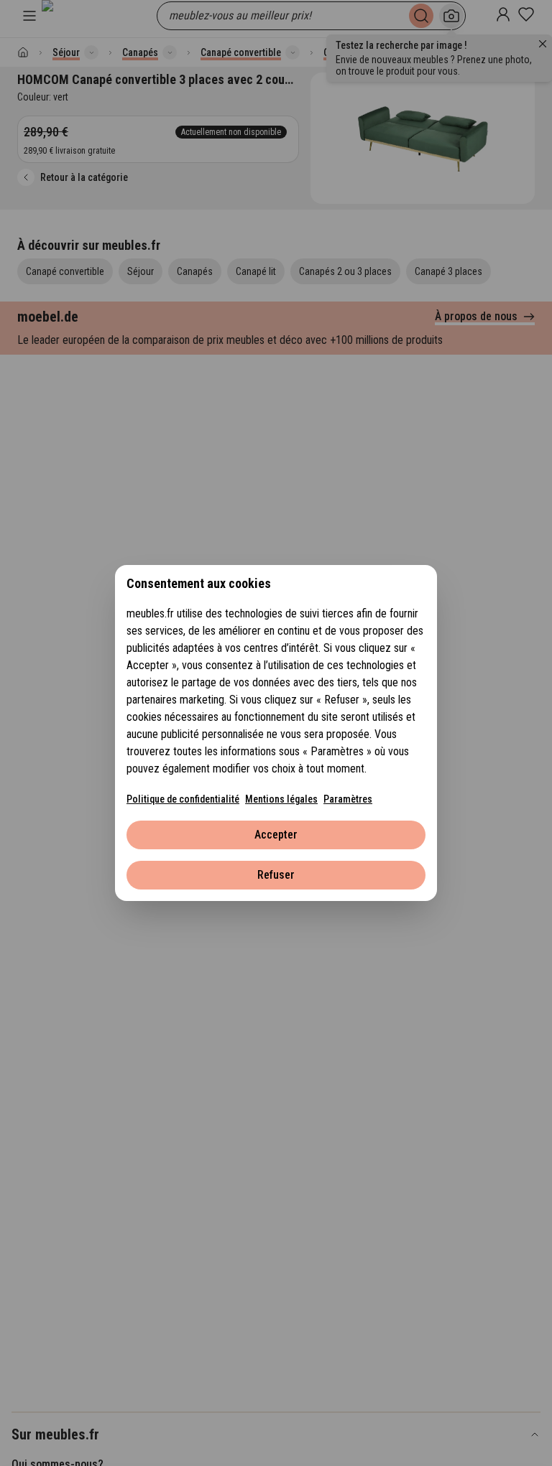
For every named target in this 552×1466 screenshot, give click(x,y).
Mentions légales (281, 799)
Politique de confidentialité (182, 799)
